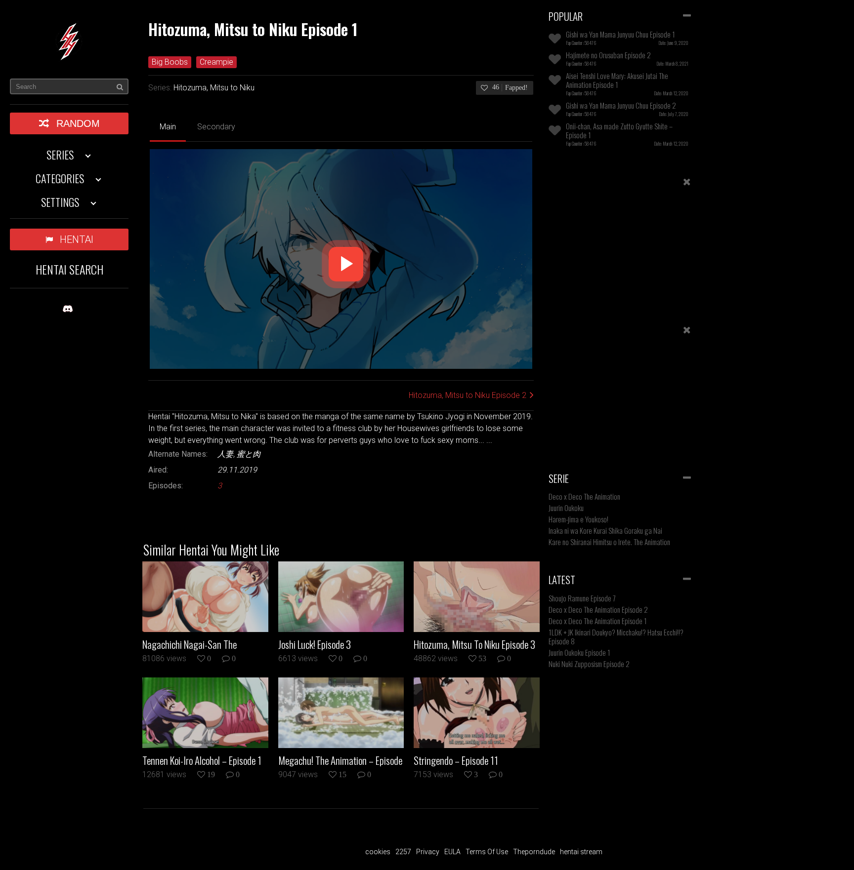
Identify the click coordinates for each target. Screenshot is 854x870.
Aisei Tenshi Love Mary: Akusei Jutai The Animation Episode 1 (617, 80)
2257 (403, 852)
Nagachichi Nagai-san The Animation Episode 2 (189, 644)
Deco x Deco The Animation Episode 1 (598, 620)
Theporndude (534, 852)
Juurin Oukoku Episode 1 (579, 652)
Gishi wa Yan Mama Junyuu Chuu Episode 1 (620, 34)
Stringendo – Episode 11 (456, 760)
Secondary (216, 126)
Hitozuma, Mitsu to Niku (214, 87)
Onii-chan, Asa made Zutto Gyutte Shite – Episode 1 (619, 130)
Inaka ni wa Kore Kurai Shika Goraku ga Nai (605, 530)
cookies (377, 852)
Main (168, 126)
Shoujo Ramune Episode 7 (582, 598)
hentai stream (581, 852)
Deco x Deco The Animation (584, 496)
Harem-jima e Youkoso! (578, 519)
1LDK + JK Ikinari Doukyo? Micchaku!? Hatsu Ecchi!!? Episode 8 (616, 636)
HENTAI (76, 239)
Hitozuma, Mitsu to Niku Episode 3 (474, 644)
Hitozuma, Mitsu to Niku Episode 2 (467, 395)
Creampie (216, 62)
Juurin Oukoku (566, 507)
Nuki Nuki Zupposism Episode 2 (589, 663)
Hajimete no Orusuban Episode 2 (608, 54)
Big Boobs (170, 62)
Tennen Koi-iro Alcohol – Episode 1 (201, 760)
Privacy (427, 852)
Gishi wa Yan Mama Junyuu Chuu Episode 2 (621, 105)
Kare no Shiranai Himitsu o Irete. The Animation (609, 541)
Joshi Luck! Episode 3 (314, 644)
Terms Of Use (487, 852)
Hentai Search (69, 269)
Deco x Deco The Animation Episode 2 (598, 609)
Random (78, 123)
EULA (452, 852)
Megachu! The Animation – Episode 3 (340, 760)
